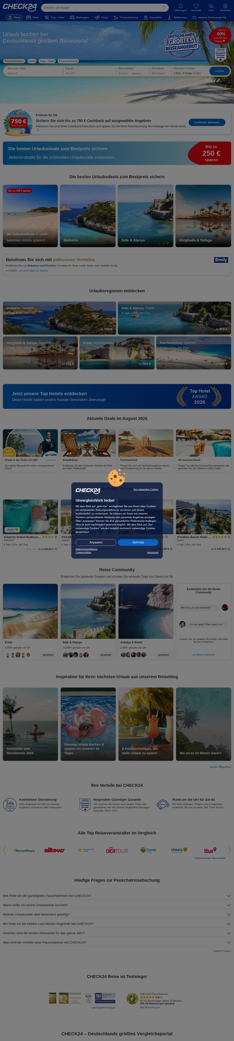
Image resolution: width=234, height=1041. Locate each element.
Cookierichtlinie (83, 552)
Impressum (152, 552)
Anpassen (96, 542)
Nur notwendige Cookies (146, 489)
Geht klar (138, 542)
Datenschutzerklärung (87, 549)
